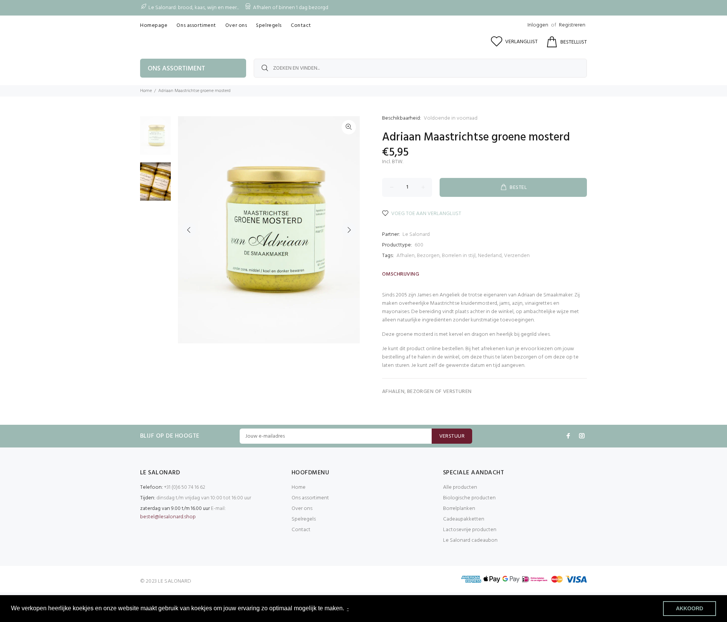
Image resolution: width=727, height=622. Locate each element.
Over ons (302, 508)
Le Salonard (416, 234)
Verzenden (517, 255)
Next (349, 230)
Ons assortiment (310, 498)
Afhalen (405, 255)
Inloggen (537, 25)
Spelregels (304, 519)
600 (419, 245)
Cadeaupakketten (463, 519)
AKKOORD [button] (689, 608)
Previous (189, 230)
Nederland (490, 255)
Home (146, 91)
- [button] (348, 608)
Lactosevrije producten (469, 529)
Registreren (572, 25)
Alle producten (460, 487)
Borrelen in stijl (459, 255)
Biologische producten (469, 498)
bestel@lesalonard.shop (168, 517)
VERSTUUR (452, 436)
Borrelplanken (459, 508)
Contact (301, 529)
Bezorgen (428, 255)
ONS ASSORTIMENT (176, 68)
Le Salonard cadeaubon (470, 540)
